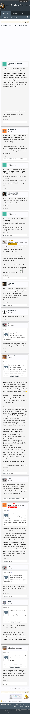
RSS (28, 707)
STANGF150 (5, 305)
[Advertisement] (15, 43)
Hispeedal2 (11, 356)
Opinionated (12, 129)
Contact (17, 707)
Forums (6, 13)
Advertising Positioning (9, 710)
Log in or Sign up (24, 1)
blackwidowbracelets (15, 63)
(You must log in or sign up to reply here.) (19, 688)
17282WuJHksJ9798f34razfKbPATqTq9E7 (13, 701)
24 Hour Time (14, 704)
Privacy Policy (26, 709)
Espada (10, 601)
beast (10, 164)
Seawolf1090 (6, 121)
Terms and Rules (19, 709)
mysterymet (12, 310)
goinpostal (11, 283)
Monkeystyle (5, 704)
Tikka (10, 324)
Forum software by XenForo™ (7, 712)
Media (16, 13)
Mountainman (6, 235)
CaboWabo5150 (13, 193)
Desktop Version (24, 704)
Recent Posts (14, 17)
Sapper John (9, 158)
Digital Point (19, 710)
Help (23, 707)
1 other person (23, 683)
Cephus (4, 158)
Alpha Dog (16, 158)
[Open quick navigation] (27, 22)
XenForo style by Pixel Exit (20, 712)
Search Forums (5, 17)
